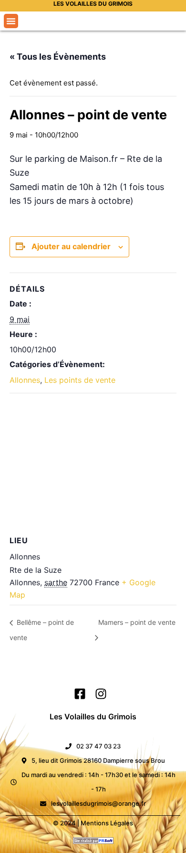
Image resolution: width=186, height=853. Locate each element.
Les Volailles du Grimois (93, 716)
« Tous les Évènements (58, 57)
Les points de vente (79, 380)
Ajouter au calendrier (71, 246)
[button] (11, 21)
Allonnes (25, 380)
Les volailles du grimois (93, 3)
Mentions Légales (107, 823)
